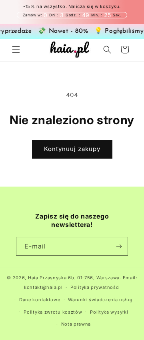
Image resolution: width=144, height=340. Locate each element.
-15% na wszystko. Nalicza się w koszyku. (72, 7)
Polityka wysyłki (109, 312)
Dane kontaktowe (39, 299)
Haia (33, 277)
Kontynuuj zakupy (72, 149)
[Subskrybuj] (119, 246)
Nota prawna (76, 324)
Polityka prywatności (95, 287)
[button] (16, 49)
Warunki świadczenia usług (100, 299)
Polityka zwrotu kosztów (53, 312)
